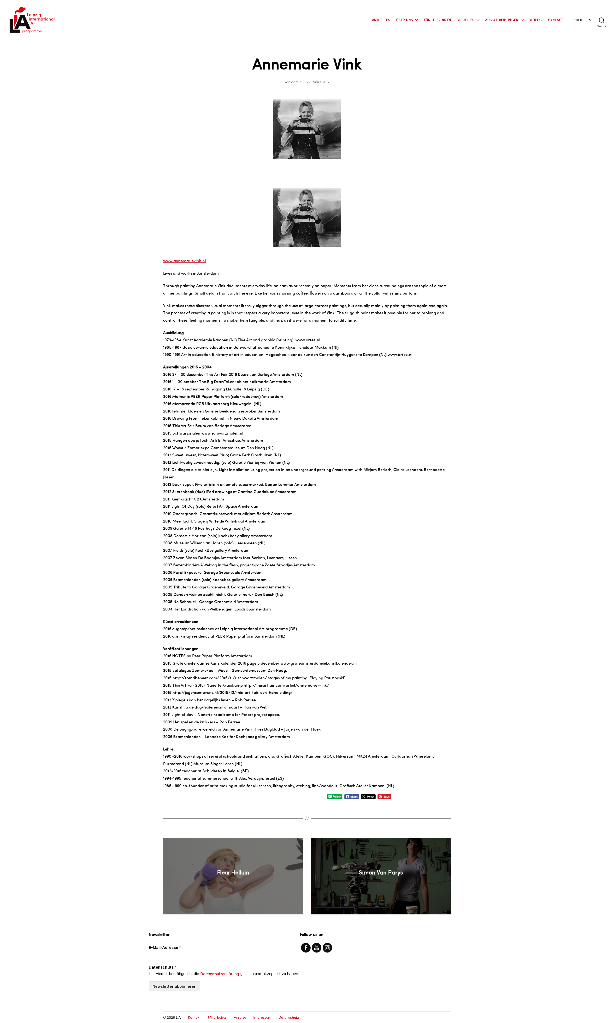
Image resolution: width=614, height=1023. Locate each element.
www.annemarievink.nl (184, 260)
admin (296, 81)
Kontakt (555, 20)
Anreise (240, 1017)
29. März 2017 (318, 81)
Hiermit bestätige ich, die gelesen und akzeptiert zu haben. (227, 973)
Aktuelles (381, 20)
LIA (178, 1017)
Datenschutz (163, 967)
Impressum (262, 1017)
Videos (535, 20)
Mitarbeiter (217, 1017)
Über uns (404, 20)
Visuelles (465, 20)
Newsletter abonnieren (174, 986)
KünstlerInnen (437, 20)
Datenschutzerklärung (219, 973)
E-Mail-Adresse (165, 947)
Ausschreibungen (502, 20)
